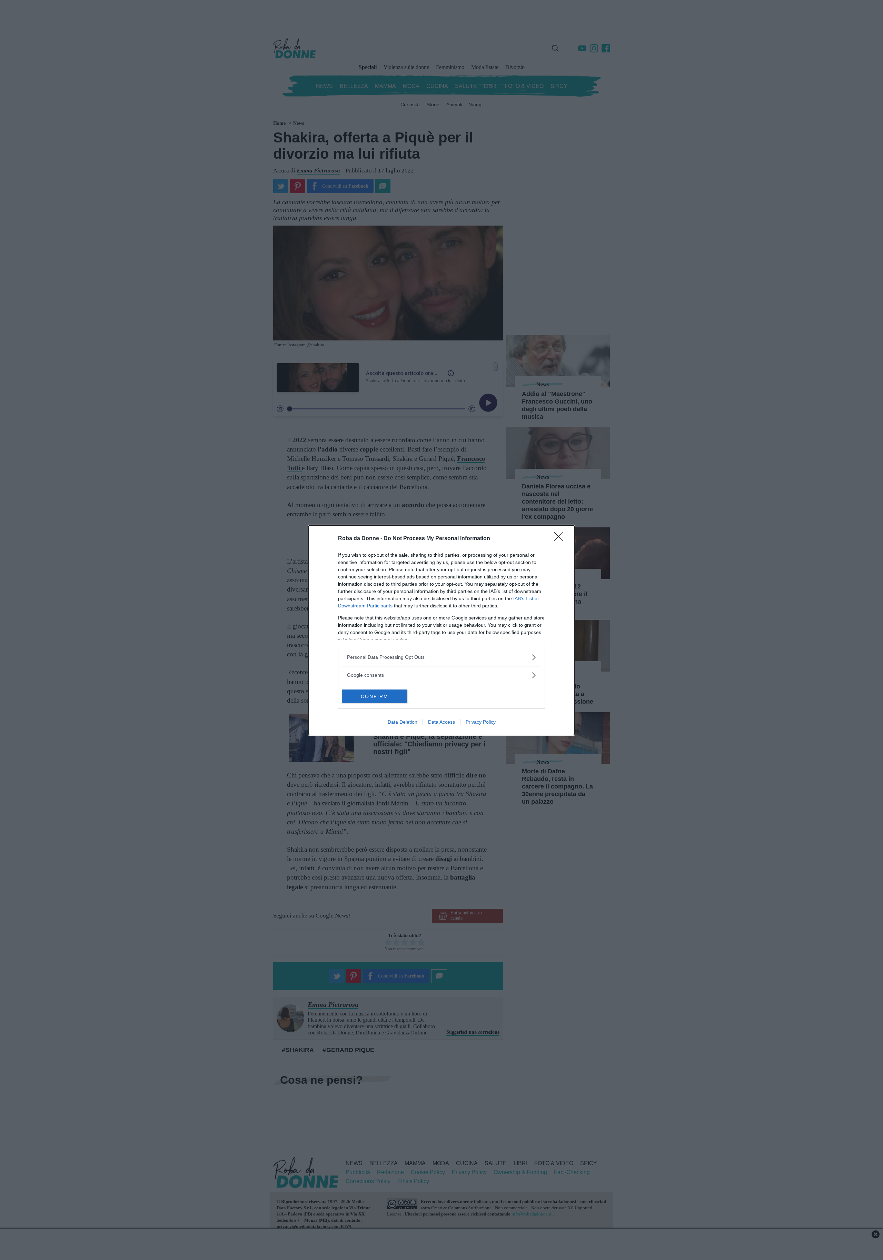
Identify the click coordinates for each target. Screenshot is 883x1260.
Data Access (441, 722)
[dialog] (441, 630)
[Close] (560, 538)
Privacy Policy (481, 722)
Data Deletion (402, 722)
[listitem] (441, 657)
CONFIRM (374, 696)
